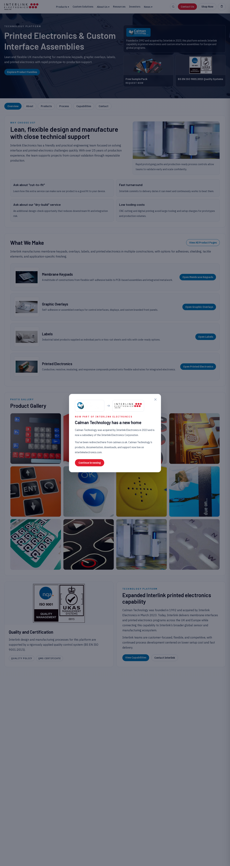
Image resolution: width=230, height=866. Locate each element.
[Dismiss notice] (155, 399)
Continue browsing (90, 462)
